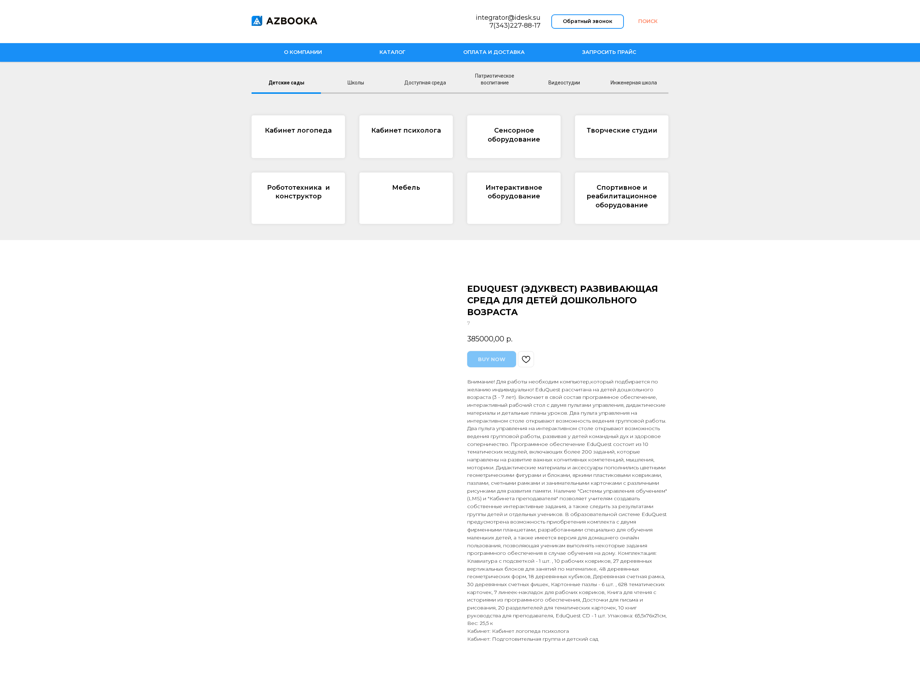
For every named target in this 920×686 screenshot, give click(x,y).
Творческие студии (621, 130)
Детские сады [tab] (286, 83)
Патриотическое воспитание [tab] (494, 79)
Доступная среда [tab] (425, 83)
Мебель (406, 188)
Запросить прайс (609, 52)
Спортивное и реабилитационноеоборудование (621, 196)
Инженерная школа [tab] (634, 83)
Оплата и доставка (494, 52)
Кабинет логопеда (298, 130)
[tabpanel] (460, 169)
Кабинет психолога (406, 130)
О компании (303, 52)
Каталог (392, 52)
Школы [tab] (356, 83)
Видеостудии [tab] (564, 83)
